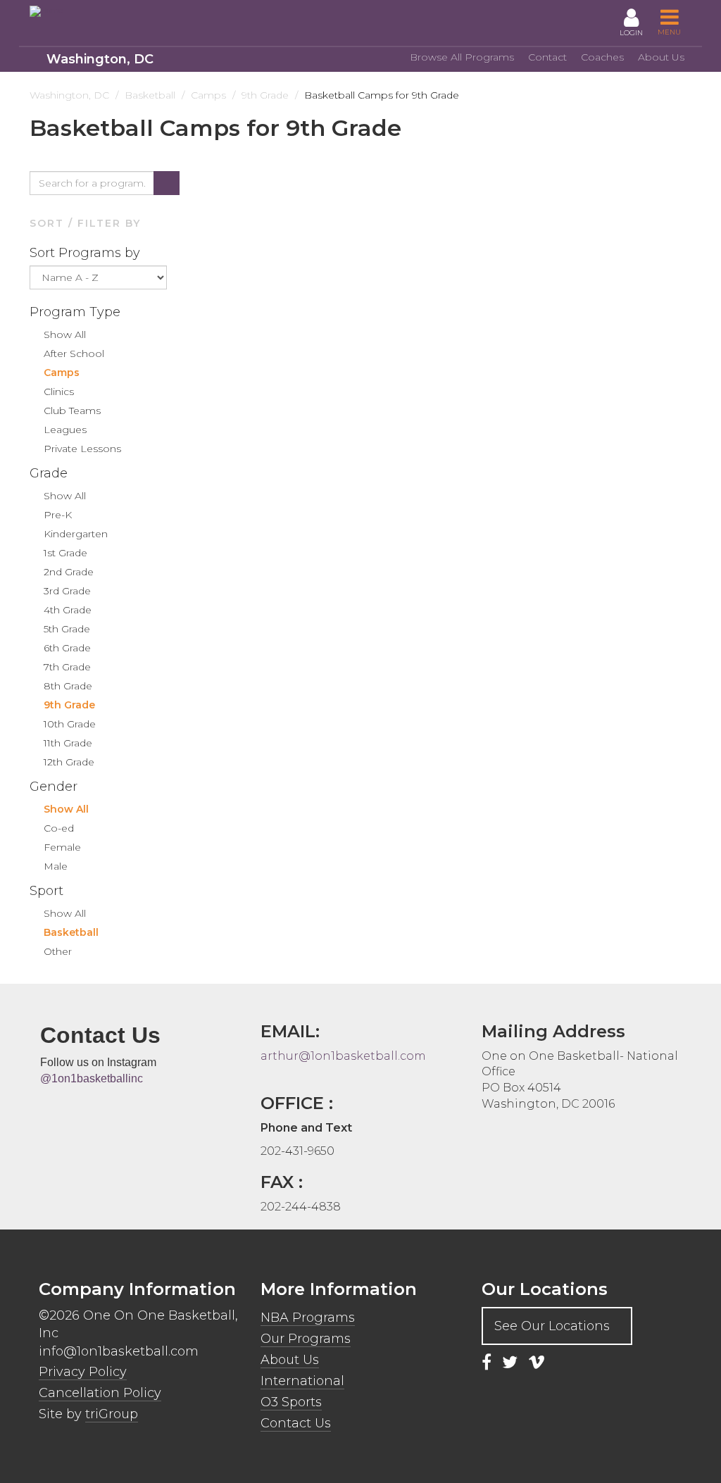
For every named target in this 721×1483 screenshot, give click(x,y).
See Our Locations (552, 1326)
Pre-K (58, 514)
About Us (661, 57)
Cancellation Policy (100, 1393)
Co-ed (59, 828)
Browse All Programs (462, 57)
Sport (48, 891)
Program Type (77, 312)
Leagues (65, 429)
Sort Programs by (87, 253)
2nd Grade (69, 571)
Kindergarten (76, 533)
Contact (547, 57)
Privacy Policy (83, 1371)
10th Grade (70, 724)
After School (74, 353)
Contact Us (296, 1423)
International (302, 1381)
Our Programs (306, 1338)
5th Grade (67, 628)
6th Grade (67, 648)
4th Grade (68, 609)
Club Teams (72, 410)
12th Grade (69, 762)
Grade (50, 473)
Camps (62, 372)
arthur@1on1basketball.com (343, 1056)
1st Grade (65, 552)
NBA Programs (308, 1317)
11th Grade (68, 743)
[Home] (93, 11)
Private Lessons (82, 448)
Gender (55, 786)
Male (56, 866)
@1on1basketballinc (91, 1078)
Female (62, 847)
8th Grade (68, 686)
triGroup (111, 1414)
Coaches (602, 57)
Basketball (71, 932)
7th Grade (67, 667)
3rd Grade (67, 590)
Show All (65, 334)
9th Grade (69, 705)
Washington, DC (99, 59)
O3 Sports (291, 1402)
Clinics (59, 391)
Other (58, 951)
